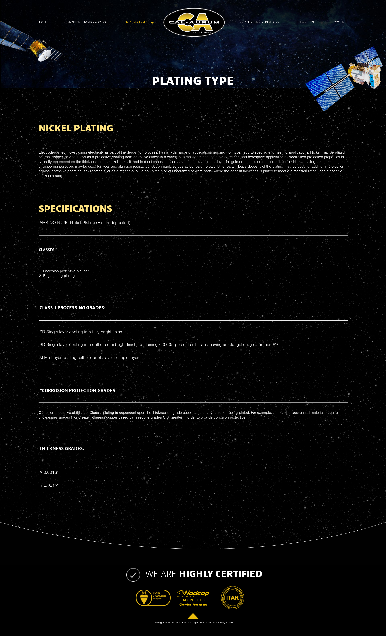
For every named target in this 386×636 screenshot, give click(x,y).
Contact (340, 23)
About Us (306, 23)
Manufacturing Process (86, 23)
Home (43, 23)
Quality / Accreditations (259, 23)
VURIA (229, 623)
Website (217, 623)
